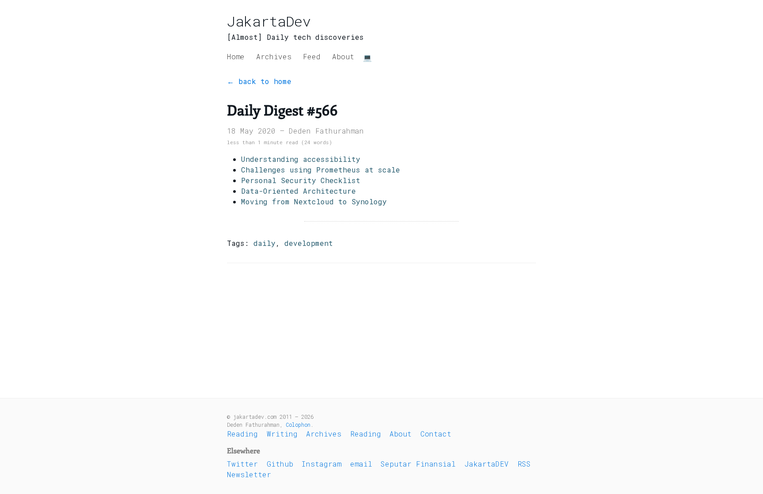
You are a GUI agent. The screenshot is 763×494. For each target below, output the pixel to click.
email (361, 463)
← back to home (259, 81)
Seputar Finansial (418, 463)
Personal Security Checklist (300, 180)
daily (264, 243)
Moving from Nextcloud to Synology (314, 201)
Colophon (298, 424)
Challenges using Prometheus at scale (320, 169)
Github (280, 463)
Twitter (242, 463)
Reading (242, 433)
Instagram (321, 463)
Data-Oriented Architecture (298, 190)
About (343, 56)
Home (236, 56)
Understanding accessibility (300, 159)
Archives (273, 56)
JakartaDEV (487, 463)
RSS (524, 463)
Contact (435, 433)
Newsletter (249, 474)
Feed (312, 56)
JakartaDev (269, 21)
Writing (282, 433)
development (308, 243)
